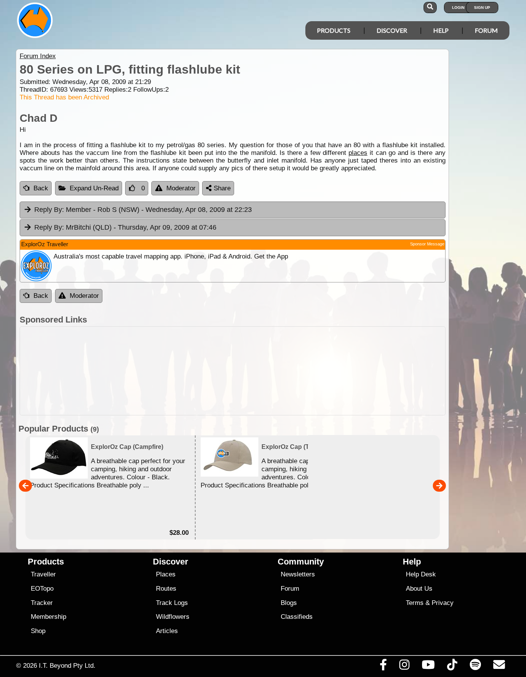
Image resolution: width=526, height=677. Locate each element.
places (357, 152)
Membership (48, 616)
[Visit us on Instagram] (404, 666)
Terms (415, 602)
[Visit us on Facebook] (383, 666)
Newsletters (298, 574)
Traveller (43, 574)
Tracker (42, 602)
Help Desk (421, 574)
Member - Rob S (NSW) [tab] (143, 209)
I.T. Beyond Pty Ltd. (67, 665)
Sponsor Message (427, 244)
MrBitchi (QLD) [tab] (125, 227)
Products (333, 30)
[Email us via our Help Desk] (499, 666)
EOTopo (42, 588)
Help (441, 30)
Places (166, 574)
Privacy (443, 602)
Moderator (181, 188)
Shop (38, 631)
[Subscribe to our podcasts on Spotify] (475, 666)
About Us (419, 588)
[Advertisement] (232, 371)
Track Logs (172, 602)
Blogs (289, 602)
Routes (166, 588)
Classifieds (297, 616)
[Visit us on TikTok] (452, 666)
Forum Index (38, 56)
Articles (167, 631)
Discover (392, 30)
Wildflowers (172, 616)
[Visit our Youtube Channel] (428, 666)
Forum (486, 30)
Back (41, 188)
